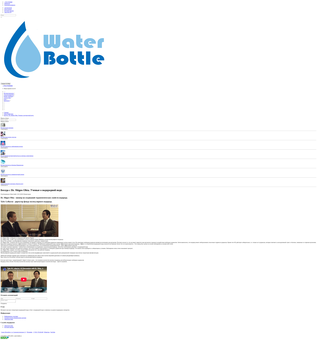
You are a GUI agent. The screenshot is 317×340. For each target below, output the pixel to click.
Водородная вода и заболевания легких (12, 146)
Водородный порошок (7, 128)
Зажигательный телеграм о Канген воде (12, 183)
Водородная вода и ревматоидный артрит (12, 174)
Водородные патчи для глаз (8, 137)
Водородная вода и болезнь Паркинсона (12, 165)
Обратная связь (8, 319)
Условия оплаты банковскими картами (15, 318)
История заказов (9, 327)
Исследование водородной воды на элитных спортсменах (17, 155)
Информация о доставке (11, 316)
